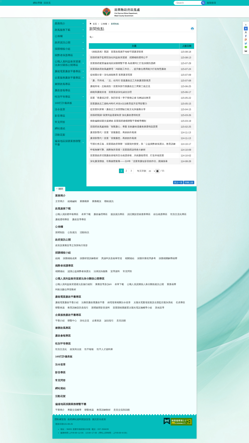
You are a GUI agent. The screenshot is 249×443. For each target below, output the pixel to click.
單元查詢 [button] (91, 37)
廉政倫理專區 (100, 214)
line (246, 47)
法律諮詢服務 (100, 271)
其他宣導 (159, 307)
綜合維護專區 (160, 214)
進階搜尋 (211, 3)
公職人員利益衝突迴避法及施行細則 (73, 284)
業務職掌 (84, 201)
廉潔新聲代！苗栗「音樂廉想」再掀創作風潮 (113, 132)
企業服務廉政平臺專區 (68, 77)
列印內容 (192, 28)
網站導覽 (37, 3)
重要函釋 (171, 284)
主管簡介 (60, 201)
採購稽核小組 (62, 48)
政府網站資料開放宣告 (79, 419)
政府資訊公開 (62, 42)
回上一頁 (178, 182)
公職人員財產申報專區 (66, 214)
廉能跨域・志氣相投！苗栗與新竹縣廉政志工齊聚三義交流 (120, 86)
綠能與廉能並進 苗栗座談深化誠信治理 (111, 92)
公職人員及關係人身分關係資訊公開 (145, 284)
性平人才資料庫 (105, 349)
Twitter (246, 43)
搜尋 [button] (203, 3)
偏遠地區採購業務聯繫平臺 (68, 143)
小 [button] (246, 25)
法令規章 (60, 109)
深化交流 (84, 320)
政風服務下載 (62, 29)
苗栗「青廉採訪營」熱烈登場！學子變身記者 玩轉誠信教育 (120, 98)
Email (246, 51)
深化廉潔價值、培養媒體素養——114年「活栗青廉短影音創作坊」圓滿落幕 (129, 161)
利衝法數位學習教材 (65, 289)
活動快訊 (84, 232)
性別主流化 (61, 349)
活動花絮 (60, 134)
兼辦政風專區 (62, 84)
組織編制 (72, 201)
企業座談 (96, 320)
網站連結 (60, 128)
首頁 (95, 24)
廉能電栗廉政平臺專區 (68, 71)
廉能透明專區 (62, 219)
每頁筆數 (141, 171)
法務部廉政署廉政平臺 (92, 302)
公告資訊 (72, 232)
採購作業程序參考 (146, 258)
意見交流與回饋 (122, 410)
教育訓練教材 (104, 410)
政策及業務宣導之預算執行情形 (71, 245)
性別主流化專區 (178, 214)
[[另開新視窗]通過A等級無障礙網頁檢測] (181, 422)
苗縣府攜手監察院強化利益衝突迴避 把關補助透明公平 (119, 57)
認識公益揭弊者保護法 (79, 271)
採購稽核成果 (70, 258)
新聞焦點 (115, 24)
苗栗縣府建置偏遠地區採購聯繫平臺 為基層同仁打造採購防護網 (122, 63)
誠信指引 (109, 320)
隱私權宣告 (60, 419)
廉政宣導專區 (79, 219)
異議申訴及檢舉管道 (111, 258)
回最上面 (189, 182)
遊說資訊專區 (117, 214)
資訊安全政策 (99, 419)
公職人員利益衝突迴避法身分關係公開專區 (68, 63)
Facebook (246, 36)
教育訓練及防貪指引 (78, 307)
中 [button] (246, 28)
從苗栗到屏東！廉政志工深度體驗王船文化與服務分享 (118, 109)
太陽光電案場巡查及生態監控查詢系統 (153, 302)
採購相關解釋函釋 (168, 258)
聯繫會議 (60, 307)
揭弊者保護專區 (64, 55)
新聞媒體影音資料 (100, 307)
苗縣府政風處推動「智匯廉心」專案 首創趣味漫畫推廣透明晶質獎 (124, 126)
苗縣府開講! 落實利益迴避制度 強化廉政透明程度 (115, 115)
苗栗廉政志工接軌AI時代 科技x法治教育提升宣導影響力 (118, 103)
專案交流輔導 (74, 410)
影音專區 (60, 115)
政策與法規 (75, 349)
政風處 (124, 11)
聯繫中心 (72, 320)
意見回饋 (121, 320)
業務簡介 (60, 23)
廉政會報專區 (62, 90)
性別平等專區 (62, 96)
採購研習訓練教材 (89, 258)
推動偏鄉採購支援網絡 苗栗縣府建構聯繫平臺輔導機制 (118, 121)
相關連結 (129, 258)
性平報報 (89, 349)
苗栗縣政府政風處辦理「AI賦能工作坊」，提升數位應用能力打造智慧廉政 (128, 69)
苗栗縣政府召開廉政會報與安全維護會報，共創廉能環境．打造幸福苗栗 (127, 155)
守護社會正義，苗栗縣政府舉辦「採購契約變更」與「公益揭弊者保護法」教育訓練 (133, 144)
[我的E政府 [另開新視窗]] (167, 421)
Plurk (246, 40)
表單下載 (86, 214)
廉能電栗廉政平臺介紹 (66, 302)
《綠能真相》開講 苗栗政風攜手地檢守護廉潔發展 (116, 51)
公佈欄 (59, 36)
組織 (57, 258)
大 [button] (246, 32)
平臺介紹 (60, 320)
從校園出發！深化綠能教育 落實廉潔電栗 (111, 74)
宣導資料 (115, 271)
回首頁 (47, 3)
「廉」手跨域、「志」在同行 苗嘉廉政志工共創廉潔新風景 (120, 80)
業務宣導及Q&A (103, 284)
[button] (157, 171)
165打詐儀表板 (63, 103)
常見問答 (60, 122)
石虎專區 (180, 302)
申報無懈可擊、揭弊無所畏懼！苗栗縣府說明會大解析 (118, 149)
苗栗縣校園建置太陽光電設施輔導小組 (132, 307)
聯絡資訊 (109, 201)
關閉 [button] (61, 189)
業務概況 (96, 201)
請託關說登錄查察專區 (138, 214)
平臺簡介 (60, 410)
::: (1, 1)
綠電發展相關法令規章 (119, 302)
